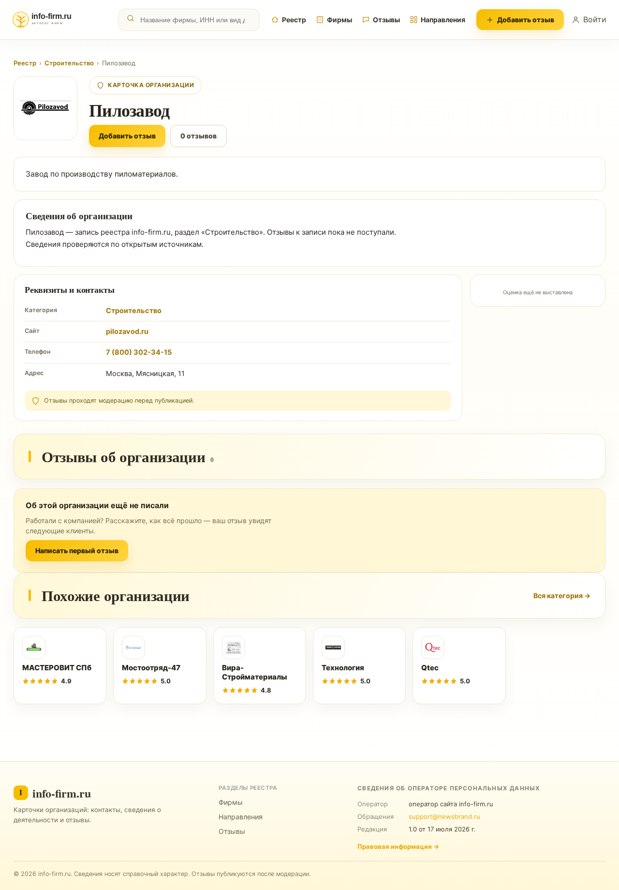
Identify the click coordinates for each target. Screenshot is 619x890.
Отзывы (386, 19)
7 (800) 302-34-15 (139, 352)
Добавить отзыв (525, 19)
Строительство (69, 63)
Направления (443, 19)
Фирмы (339, 19)
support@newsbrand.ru (444, 816)
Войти (594, 19)
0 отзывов (198, 136)
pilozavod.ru (127, 331)
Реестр (294, 19)
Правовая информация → (398, 846)
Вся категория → (561, 595)
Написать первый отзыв (76, 550)
